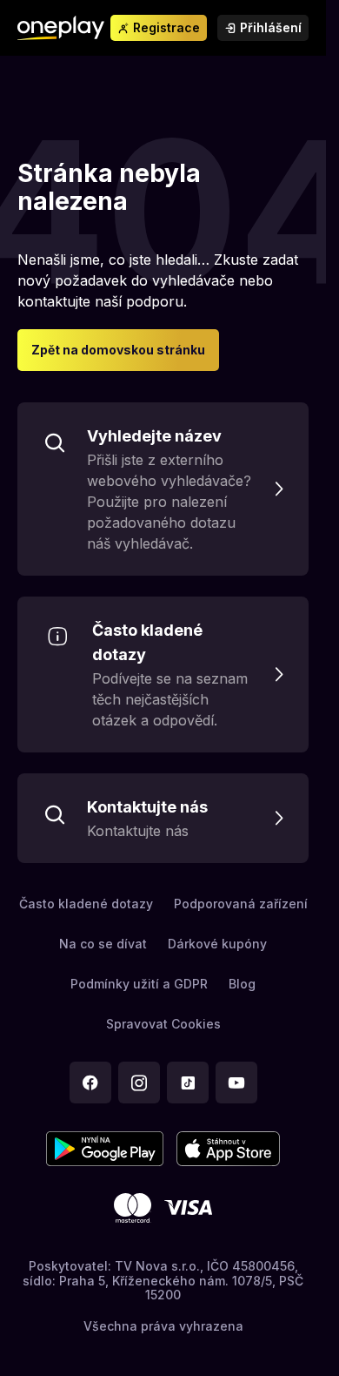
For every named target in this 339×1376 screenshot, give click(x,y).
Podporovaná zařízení (241, 903)
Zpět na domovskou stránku (118, 349)
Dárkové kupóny (217, 943)
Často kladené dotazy (86, 903)
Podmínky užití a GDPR (139, 983)
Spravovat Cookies (163, 1023)
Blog (242, 983)
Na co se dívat (103, 943)
